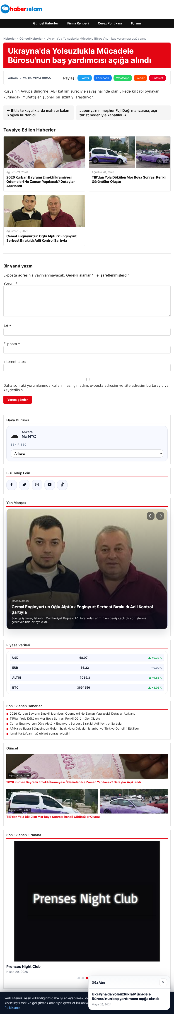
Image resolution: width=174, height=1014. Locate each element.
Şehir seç (19, 444)
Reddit (140, 78)
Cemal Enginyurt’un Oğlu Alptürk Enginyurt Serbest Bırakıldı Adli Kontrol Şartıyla (65, 723)
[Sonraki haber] (160, 516)
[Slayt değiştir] (78, 978)
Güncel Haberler (45, 23)
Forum (136, 23)
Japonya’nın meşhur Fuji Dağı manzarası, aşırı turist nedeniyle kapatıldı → (119, 112)
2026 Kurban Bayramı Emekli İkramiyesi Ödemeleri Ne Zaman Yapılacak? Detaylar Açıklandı (73, 713)
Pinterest (157, 78)
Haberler (9, 38)
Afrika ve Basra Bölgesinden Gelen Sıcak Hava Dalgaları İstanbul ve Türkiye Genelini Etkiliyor (74, 728)
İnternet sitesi (15, 361)
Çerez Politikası (110, 23)
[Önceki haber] (151, 516)
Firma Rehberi (78, 23)
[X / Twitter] (24, 485)
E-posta (11, 343)
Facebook (102, 78)
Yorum (10, 283)
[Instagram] (37, 485)
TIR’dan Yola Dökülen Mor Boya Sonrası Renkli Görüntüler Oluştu (55, 718)
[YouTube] (49, 485)
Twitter (84, 78)
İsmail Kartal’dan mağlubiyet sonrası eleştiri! (40, 733)
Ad (7, 326)
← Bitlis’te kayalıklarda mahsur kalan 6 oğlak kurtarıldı (38, 112)
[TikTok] (62, 485)
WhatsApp (122, 78)
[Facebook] (11, 485)
